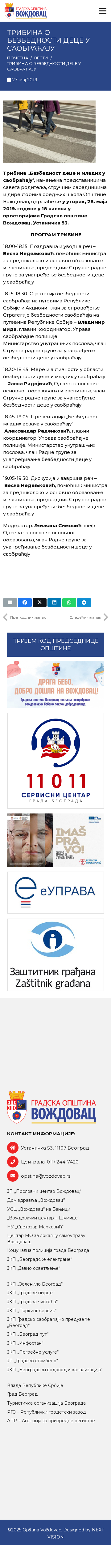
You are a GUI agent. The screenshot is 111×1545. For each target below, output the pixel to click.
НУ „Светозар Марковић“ (35, 1227)
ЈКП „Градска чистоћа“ (32, 1301)
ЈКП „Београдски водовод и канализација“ (54, 1369)
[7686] (55, 684)
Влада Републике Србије (35, 1385)
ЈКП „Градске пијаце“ (30, 1292)
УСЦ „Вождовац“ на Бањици (38, 1209)
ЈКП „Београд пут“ (27, 1334)
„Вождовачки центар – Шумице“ (43, 1218)
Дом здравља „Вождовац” (36, 1200)
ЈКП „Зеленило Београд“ (35, 1284)
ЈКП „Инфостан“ (25, 1343)
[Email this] (10, 602)
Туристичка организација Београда (46, 1403)
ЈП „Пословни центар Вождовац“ (44, 1191)
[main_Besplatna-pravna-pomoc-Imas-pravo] (55, 840)
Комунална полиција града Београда (48, 1250)
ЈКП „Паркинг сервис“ (31, 1310)
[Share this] (25, 602)
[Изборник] (102, 11)
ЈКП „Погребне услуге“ (33, 1352)
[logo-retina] (26, 11)
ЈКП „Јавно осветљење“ (33, 1268)
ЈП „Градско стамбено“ (32, 1361)
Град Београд (22, 1394)
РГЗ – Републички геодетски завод (46, 1412)
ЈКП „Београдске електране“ (39, 1259)
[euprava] (56, 892)
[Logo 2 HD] (56, 955)
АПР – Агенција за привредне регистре (51, 1420)
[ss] (56, 760)
